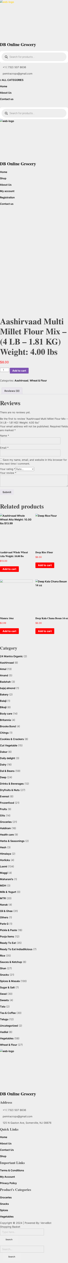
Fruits (3, 809)
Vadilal (4, 1032)
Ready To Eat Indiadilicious (16, 949)
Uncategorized (9, 1025)
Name (4, 435)
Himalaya (5, 853)
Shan (3, 968)
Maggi (4, 872)
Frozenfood (7, 802)
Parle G (4, 923)
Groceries (6, 821)
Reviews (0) (12, 390)
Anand (4, 675)
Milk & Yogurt (8, 891)
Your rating (7, 469)
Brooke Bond (8, 726)
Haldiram (5, 828)
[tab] (12, 391)
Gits (2, 815)
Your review (8, 472)
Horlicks (5, 860)
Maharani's (6, 879)
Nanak (4, 904)
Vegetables (7, 1038)
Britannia (5, 720)
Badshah (5, 681)
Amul (3, 669)
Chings (4, 732)
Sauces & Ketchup (11, 962)
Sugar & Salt (7, 987)
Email (4, 447)
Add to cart (19, 370)
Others (4, 917)
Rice (2, 955)
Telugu (4, 1019)
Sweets (4, 1000)
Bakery (4, 694)
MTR (3, 898)
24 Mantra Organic (11, 656)
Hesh (3, 847)
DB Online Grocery (18, 44)
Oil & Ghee (6, 911)
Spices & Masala (10, 981)
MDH (3, 885)
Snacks (4, 974)
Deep (3, 777)
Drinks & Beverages (12, 783)
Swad (3, 993)
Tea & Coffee (8, 1012)
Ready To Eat (8, 942)
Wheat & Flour (38, 380)
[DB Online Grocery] (34, 20)
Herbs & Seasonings (12, 841)
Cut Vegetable (8, 745)
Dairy (3, 764)
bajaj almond (7, 688)
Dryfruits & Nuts (10, 790)
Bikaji (3, 707)
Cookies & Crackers (12, 739)
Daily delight (7, 758)
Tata (2, 1006)
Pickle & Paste (8, 930)
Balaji (3, 700)
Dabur (3, 751)
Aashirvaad (21, 380)
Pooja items (7, 936)
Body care (6, 713)
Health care (7, 834)
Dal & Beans (7, 770)
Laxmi (3, 866)
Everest (4, 796)
